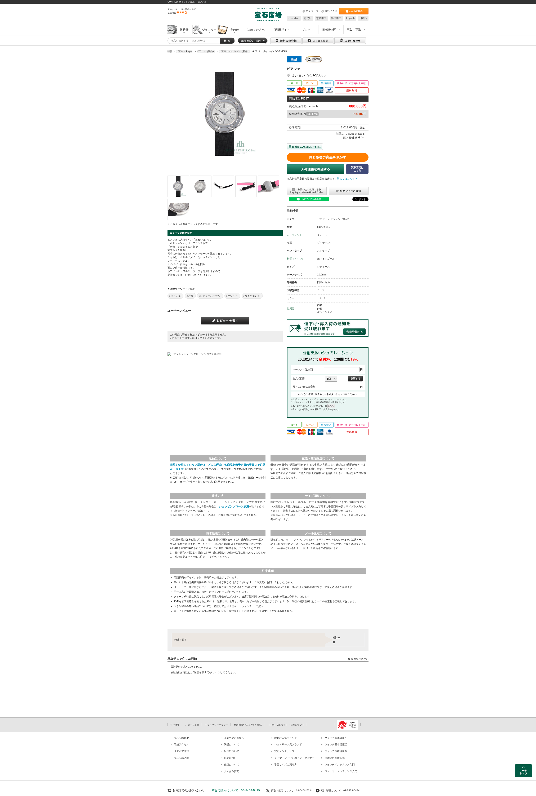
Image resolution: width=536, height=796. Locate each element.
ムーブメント (294, 235)
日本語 (363, 18)
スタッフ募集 (192, 725)
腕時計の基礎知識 (335, 757)
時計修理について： (332, 790)
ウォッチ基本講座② (336, 744)
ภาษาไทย (294, 18)
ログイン (202, 337)
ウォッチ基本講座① (336, 738)
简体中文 (336, 18)
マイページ (312, 11)
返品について (231, 757)
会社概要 (174, 725)
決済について (231, 744)
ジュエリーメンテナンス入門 (341, 771)
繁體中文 (321, 18)
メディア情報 (181, 751)
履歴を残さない (359, 659)
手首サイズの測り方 (285, 764)
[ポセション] (178, 186)
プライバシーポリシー (216, 725)
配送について (231, 751)
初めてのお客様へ (234, 738)
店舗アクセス (181, 744)
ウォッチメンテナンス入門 (340, 764)
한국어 (308, 18)
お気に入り (331, 11)
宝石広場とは (181, 757)
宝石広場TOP (181, 738)
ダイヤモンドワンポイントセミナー (294, 757)
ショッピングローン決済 (234, 506)
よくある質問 (231, 771)
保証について (231, 764)
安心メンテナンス (284, 751)
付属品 (290, 308)
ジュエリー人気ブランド (288, 744)
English (350, 18)
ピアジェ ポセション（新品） (333, 219)
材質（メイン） (295, 258)
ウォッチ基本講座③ (336, 751)
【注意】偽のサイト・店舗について (285, 725)
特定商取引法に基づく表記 (248, 725)
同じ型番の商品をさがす (327, 157)
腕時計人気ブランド (285, 738)
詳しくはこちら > (347, 178)
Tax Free (312, 113)
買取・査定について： (283, 790)
